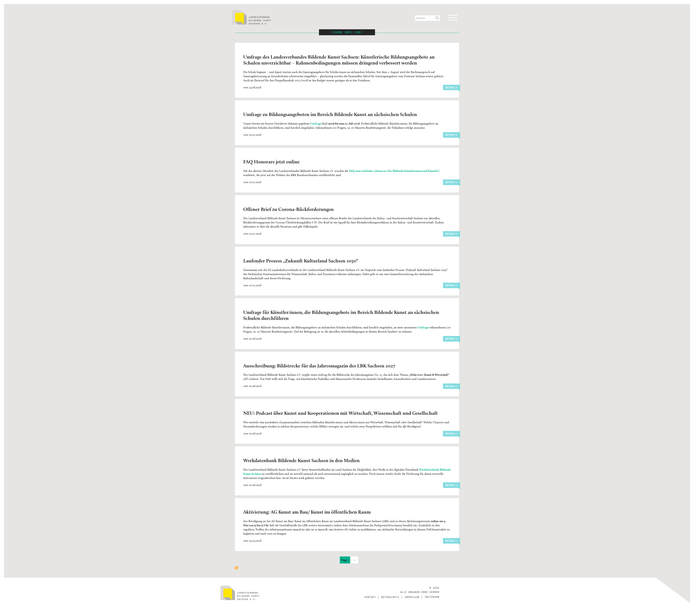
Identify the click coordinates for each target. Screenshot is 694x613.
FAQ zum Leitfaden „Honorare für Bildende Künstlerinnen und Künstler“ (394, 171)
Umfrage (316, 123)
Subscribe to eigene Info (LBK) (236, 567)
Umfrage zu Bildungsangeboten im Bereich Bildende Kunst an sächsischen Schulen (330, 114)
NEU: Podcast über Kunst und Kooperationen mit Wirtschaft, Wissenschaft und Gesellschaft (340, 413)
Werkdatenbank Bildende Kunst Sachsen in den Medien (301, 460)
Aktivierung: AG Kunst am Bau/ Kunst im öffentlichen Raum (307, 512)
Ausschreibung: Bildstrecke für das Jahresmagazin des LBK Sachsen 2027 (319, 365)
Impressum (411, 597)
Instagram (432, 597)
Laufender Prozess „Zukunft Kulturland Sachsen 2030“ (300, 260)
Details (450, 87)
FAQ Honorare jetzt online (271, 161)
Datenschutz (390, 597)
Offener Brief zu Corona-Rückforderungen (288, 209)
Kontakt (370, 597)
